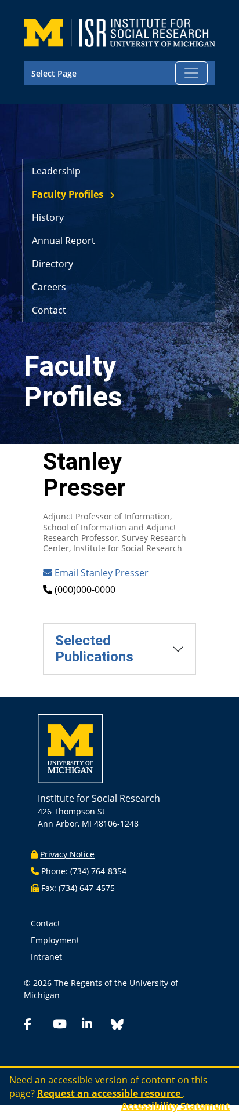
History (48, 217)
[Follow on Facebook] (36, 1025)
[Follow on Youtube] (65, 1025)
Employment (55, 939)
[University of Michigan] (70, 752)
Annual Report (63, 240)
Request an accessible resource (110, 1093)
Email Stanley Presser (100, 572)
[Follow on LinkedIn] (94, 1025)
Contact (49, 310)
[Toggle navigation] (191, 73)
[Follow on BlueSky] (117, 1025)
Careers (49, 287)
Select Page (54, 73)
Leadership (56, 171)
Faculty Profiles (67, 194)
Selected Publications (94, 648)
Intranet (46, 956)
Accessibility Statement (175, 1106)
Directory (52, 263)
